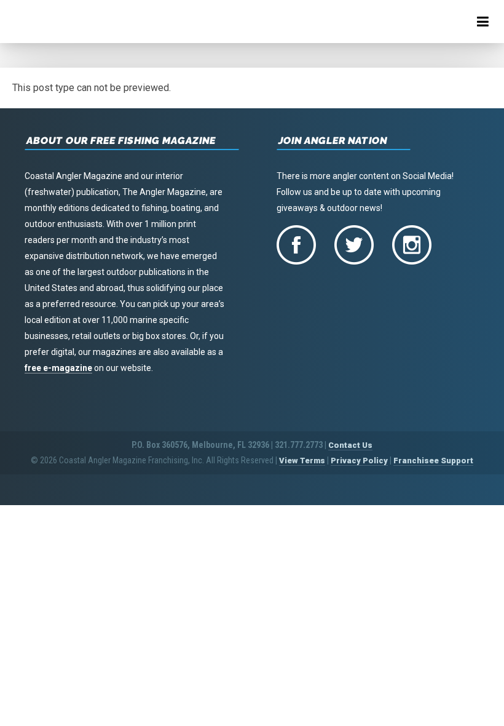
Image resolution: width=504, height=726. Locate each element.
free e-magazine (58, 368)
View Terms (302, 460)
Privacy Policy (359, 460)
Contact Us (350, 445)
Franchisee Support (433, 460)
